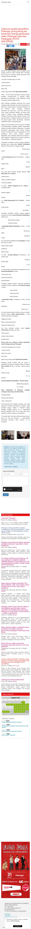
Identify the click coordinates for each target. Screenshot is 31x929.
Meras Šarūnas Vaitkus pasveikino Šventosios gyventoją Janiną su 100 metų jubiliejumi (15, 645)
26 (11, 711)
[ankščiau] (3, 698)
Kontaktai (7, 914)
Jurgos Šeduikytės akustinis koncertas (12, 722)
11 (7, 707)
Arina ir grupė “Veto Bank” (9, 735)
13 (15, 707)
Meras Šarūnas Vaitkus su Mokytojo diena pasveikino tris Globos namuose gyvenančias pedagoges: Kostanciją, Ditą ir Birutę (15, 629)
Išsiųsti (6, 494)
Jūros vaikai (16, 665)
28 (19, 711)
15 (23, 707)
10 (3, 707)
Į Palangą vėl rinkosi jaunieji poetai (12, 679)
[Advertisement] (15, 15)
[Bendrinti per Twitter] (10, 45)
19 (11, 709)
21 (19, 709)
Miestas (15, 520)
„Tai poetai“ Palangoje (8, 518)
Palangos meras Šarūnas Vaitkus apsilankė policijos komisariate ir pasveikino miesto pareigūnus (15, 544)
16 (27, 707)
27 (15, 711)
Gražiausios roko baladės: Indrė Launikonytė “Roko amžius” (15, 726)
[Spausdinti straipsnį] (16, 44)
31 (3, 714)
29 (23, 711)
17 (3, 709)
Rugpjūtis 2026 (15, 698)
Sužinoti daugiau (15, 921)
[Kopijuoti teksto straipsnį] (19, 44)
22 (23, 709)
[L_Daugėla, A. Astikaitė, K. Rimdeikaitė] (23, 435)
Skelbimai (7, 915)
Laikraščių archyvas (11, 917)
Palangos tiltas (6, 2)
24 (3, 711)
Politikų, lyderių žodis (18, 534)
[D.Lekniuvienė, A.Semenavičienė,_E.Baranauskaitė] (7, 435)
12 (11, 707)
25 (7, 711)
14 (19, 707)
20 (15, 709)
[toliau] (28, 698)
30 (27, 711)
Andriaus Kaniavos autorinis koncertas (12, 731)
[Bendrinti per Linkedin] (13, 45)
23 (27, 709)
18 (7, 709)
